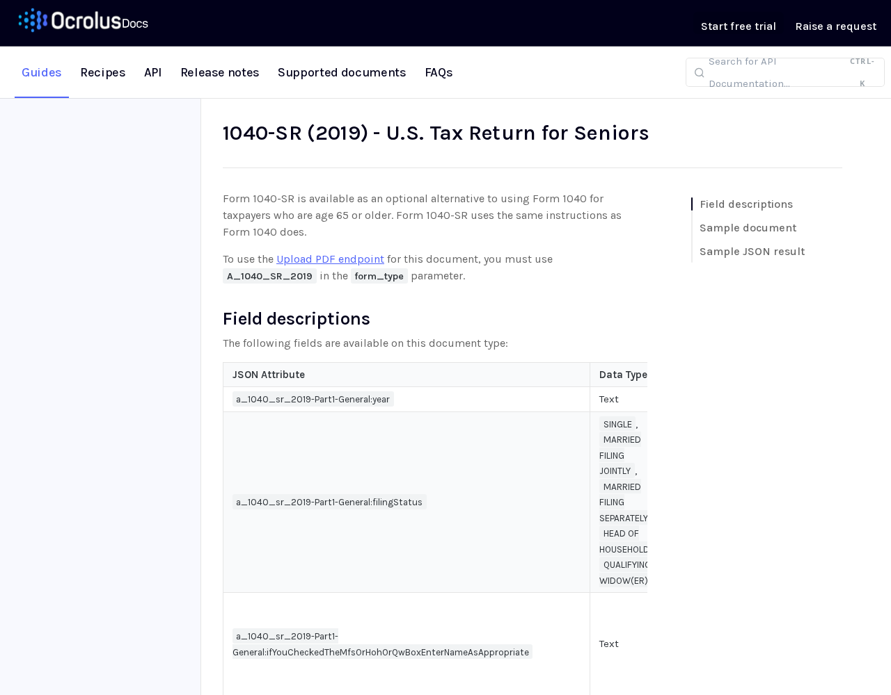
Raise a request (835, 26)
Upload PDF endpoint (330, 258)
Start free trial (738, 26)
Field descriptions (746, 204)
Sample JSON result (752, 251)
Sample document (748, 227)
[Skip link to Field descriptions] (213, 318)
